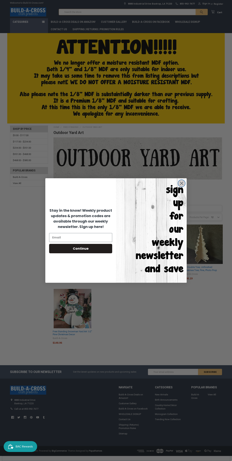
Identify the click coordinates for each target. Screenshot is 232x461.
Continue (81, 248)
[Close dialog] (181, 183)
